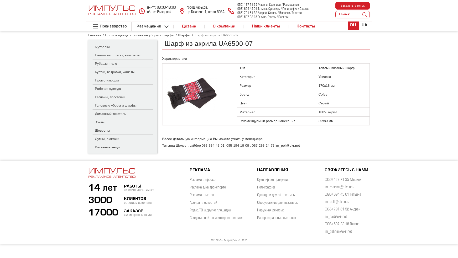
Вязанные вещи (107, 147)
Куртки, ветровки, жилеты (115, 72)
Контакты (306, 26)
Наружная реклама (270, 210)
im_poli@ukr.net (288, 145)
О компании (224, 26)
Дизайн (189, 26)
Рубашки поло (106, 63)
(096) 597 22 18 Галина (342, 224)
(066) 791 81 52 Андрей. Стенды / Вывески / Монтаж (269, 13)
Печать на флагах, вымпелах (118, 55)
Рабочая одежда (108, 89)
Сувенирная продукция (273, 180)
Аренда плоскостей (203, 202)
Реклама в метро (202, 195)
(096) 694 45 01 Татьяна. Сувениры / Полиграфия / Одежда (272, 9)
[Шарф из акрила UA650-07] (191, 94)
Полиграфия (266, 187)
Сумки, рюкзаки (107, 139)
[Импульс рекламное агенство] (112, 13)
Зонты (99, 122)
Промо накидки (107, 80)
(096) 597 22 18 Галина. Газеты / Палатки (262, 17)
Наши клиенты (266, 26)
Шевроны (102, 130)
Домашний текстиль (110, 114)
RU (353, 25)
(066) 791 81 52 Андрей (342, 209)
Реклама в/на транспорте (208, 187)
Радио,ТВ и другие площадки (210, 210)
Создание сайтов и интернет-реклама (217, 218)
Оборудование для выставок (277, 202)
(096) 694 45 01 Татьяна (343, 194)
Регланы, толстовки (110, 97)
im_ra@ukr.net (336, 217)
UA (364, 25)
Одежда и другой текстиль (276, 195)
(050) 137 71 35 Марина (343, 180)
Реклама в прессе (202, 180)
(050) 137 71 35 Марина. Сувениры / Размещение (267, 4)
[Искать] (365, 14)
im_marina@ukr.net (339, 187)
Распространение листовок (276, 218)
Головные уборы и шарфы (115, 105)
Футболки (102, 47)
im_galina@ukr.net (338, 231)
